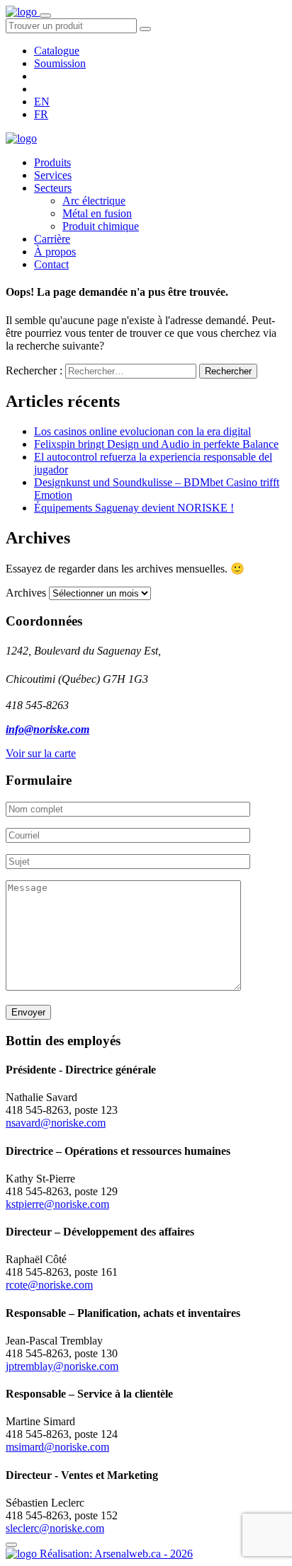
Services (53, 175)
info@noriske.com (47, 729)
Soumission (60, 63)
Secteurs (53, 188)
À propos (55, 252)
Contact (51, 264)
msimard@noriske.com (57, 1447)
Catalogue (56, 51)
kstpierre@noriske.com (57, 1204)
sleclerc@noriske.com (55, 1528)
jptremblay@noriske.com (62, 1366)
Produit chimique (100, 226)
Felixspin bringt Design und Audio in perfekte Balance (156, 444)
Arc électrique (93, 201)
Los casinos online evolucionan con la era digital (142, 431)
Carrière (52, 239)
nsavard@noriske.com (56, 1123)
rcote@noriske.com (49, 1285)
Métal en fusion (97, 213)
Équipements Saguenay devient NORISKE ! (134, 508)
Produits (52, 162)
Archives (26, 593)
